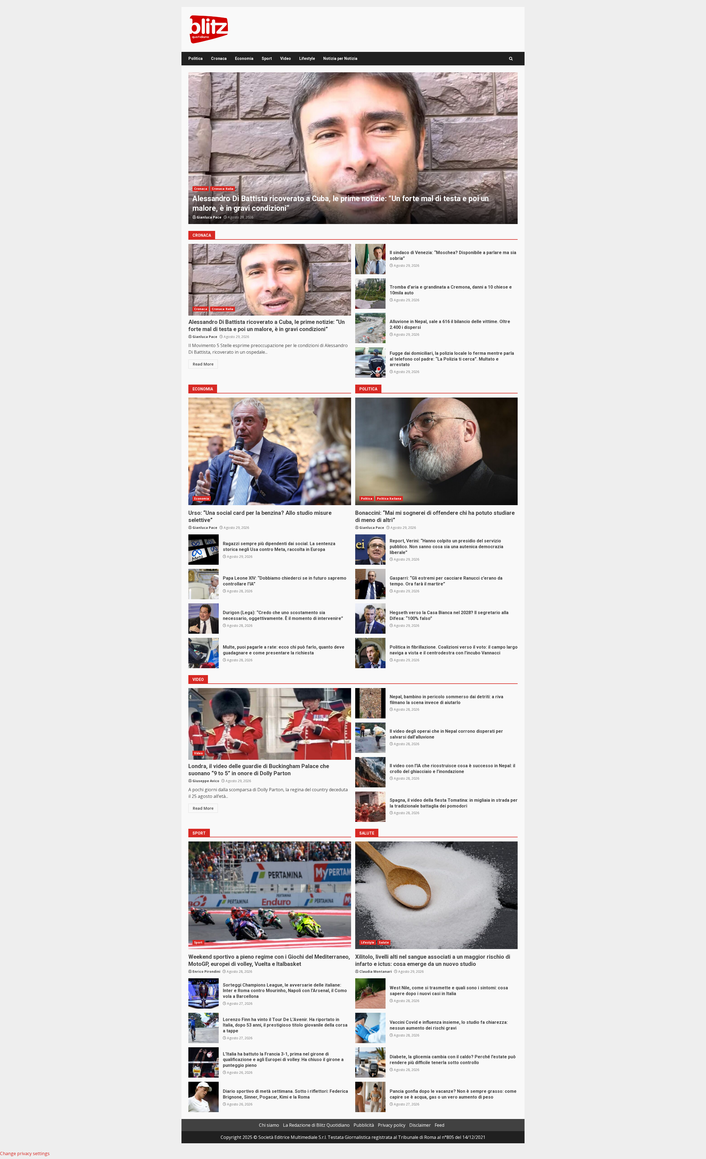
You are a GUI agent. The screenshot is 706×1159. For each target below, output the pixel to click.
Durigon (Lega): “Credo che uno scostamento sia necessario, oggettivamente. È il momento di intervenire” (203, 618)
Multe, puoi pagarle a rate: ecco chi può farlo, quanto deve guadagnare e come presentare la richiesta (203, 653)
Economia (244, 58)
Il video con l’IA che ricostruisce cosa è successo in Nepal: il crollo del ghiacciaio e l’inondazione (370, 772)
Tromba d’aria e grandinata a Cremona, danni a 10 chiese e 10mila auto (370, 293)
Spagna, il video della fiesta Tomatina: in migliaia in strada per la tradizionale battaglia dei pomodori (370, 807)
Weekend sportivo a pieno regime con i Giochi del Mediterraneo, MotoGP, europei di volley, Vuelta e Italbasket (269, 895)
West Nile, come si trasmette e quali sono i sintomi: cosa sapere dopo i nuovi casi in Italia (370, 993)
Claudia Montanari (375, 971)
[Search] (511, 58)
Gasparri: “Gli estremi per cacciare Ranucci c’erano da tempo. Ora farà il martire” (370, 584)
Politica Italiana (389, 498)
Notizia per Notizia (340, 58)
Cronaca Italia (222, 198)
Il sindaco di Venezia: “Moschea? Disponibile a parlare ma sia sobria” (353, 148)
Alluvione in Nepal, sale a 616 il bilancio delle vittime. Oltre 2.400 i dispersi (370, 328)
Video (285, 58)
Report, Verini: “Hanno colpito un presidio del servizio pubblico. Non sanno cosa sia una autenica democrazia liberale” (370, 549)
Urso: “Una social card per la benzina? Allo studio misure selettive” (269, 451)
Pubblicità (364, 1125)
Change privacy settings (25, 1153)
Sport (267, 58)
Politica (195, 58)
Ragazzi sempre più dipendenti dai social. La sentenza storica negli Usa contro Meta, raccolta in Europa (203, 549)
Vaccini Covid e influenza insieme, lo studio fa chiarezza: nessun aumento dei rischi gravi (370, 1028)
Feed (439, 1125)
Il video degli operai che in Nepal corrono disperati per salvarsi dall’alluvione (370, 738)
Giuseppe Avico (205, 781)
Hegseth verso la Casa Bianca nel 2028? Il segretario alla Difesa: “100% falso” (370, 618)
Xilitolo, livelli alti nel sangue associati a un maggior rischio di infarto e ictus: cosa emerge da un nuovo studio (436, 895)
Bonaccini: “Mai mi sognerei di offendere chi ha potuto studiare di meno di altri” (436, 451)
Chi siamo (269, 1125)
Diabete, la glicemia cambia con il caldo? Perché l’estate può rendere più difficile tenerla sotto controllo (370, 1062)
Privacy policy (391, 1125)
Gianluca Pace (209, 217)
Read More (203, 364)
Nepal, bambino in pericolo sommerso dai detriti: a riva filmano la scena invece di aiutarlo (370, 703)
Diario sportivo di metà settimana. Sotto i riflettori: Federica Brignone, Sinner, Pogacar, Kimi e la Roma (203, 1097)
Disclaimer (420, 1125)
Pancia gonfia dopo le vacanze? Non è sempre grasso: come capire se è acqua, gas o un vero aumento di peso (370, 1097)
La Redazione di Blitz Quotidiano (316, 1125)
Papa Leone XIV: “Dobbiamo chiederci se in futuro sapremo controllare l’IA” (203, 584)
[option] (353, 148)
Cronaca (219, 58)
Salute (384, 942)
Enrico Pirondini (206, 971)
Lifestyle (307, 58)
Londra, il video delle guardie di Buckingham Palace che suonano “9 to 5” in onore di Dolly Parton (269, 724)
